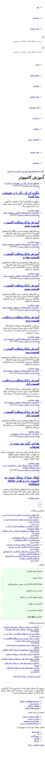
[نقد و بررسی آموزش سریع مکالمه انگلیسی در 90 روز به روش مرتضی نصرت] (20, 636)
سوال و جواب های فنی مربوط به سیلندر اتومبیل (20, 659)
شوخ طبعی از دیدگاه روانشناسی (26, 540)
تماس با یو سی (33, 719)
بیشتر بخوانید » (33, 210)
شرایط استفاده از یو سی (29, 723)
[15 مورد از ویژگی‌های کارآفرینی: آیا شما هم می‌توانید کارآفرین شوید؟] (20, 554)
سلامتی (36, 86)
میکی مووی (37, 578)
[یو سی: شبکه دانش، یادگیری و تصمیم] (28, 41)
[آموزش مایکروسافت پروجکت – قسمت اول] (21, 371)
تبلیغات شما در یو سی (30, 717)
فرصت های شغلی (32, 708)
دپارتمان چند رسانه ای (30, 186)
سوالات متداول (33, 706)
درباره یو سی (34, 704)
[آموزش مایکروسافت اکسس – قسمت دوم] (21, 339)
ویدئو (38, 171)
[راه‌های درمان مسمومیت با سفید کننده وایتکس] (20, 647)
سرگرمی (35, 118)
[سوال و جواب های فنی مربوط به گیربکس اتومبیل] (20, 665)
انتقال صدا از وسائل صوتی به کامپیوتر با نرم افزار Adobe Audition (22, 481)
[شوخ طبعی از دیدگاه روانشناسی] (25, 538)
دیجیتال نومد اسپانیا (34, 571)
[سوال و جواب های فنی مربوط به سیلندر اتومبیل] (20, 656)
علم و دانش (34, 97)
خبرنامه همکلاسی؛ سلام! (29, 701)
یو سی (41, 688)
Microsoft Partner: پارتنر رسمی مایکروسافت (24, 584)
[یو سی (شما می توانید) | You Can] (22, 678)
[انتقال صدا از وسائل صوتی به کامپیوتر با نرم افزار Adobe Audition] (20, 468)
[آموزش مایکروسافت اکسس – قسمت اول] (21, 402)
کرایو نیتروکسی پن (34, 610)
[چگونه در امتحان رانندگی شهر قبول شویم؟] (21, 627)
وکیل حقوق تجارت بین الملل (31, 597)
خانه (42, 171)
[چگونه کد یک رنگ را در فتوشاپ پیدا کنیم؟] (22, 183)
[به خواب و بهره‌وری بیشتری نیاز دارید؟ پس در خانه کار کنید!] (20, 517)
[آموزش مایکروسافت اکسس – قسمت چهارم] (20, 244)
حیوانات (36, 129)
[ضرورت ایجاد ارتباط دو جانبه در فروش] (22, 545)
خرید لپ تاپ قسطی (34, 591)
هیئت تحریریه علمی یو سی (28, 215)
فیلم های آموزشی (28, 171)
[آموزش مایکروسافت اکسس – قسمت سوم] (21, 276)
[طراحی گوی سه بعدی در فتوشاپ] (25, 434)
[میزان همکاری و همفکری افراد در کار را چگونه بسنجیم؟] (20, 529)
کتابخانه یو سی (33, 140)
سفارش (34, 616)
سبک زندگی (34, 75)
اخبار (37, 65)
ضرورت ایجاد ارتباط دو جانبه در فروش (23, 547)
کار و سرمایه (34, 107)
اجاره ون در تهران (35, 604)
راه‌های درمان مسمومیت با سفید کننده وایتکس (20, 650)
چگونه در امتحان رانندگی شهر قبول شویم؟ (22, 629)
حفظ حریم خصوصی (31, 721)
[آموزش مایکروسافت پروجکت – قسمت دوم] (21, 307)
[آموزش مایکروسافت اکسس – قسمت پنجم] (21, 213)
